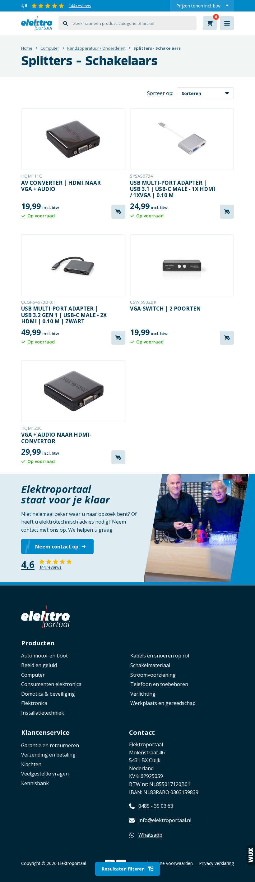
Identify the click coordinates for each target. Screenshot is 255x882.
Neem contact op (56, 546)
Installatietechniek (42, 712)
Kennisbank (35, 783)
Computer (49, 48)
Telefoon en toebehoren (159, 684)
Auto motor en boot (44, 655)
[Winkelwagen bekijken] (210, 23)
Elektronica (34, 703)
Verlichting (142, 693)
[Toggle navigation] (227, 23)
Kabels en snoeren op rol (159, 655)
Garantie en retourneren (50, 745)
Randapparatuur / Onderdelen (96, 48)
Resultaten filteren (123, 869)
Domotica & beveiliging (48, 693)
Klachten (31, 764)
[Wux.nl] (250, 855)
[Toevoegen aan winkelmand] (118, 212)
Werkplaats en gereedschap (163, 703)
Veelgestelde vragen (45, 773)
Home (26, 48)
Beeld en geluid (39, 665)
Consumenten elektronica (51, 684)
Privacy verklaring (216, 863)
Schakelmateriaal (150, 665)
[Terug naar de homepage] (36, 23)
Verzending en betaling (48, 754)
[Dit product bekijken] (73, 139)
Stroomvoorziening (153, 674)
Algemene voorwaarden (169, 863)
